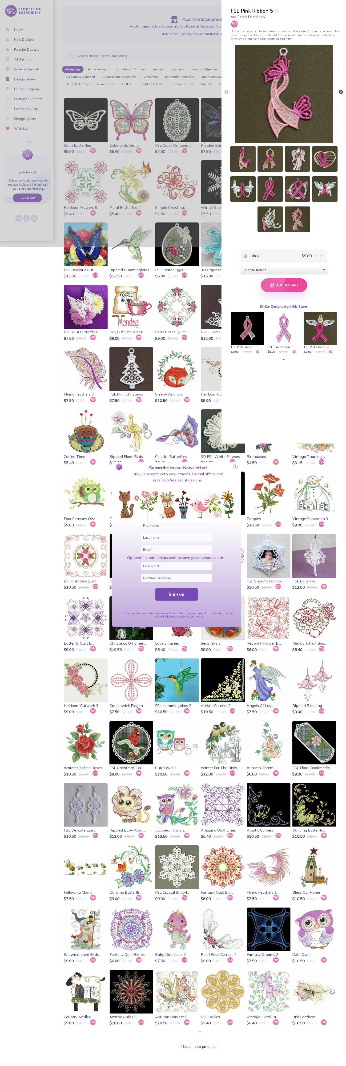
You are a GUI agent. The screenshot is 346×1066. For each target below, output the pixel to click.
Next (340, 92)
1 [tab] (284, 359)
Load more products (199, 1047)
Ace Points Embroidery (248, 17)
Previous (226, 92)
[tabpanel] (248, 333)
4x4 (255, 256)
